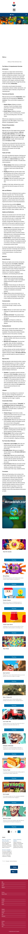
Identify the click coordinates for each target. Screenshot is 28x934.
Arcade (3, 900)
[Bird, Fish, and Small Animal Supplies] (7, 843)
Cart (2, 914)
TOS (2, 926)
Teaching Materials (13, 861)
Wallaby (14, 867)
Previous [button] (1, 20)
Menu (13, 14)
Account (3, 911)
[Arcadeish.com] (14, 4)
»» (19, 831)
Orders (3, 912)
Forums (3, 892)
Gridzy (3, 904)
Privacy (3, 924)
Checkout (3, 916)
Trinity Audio (14, 61)
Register (3, 887)
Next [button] (26, 20)
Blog (2, 923)
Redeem (3, 909)
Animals (7, 861)
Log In (3, 885)
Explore (3, 899)
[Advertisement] (14, 41)
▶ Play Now (14, 518)
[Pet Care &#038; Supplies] (7, 853)
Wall (2, 882)
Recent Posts (4, 894)
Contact (3, 921)
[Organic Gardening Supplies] (18, 843)
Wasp (14, 871)
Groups (3, 883)
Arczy (3, 902)
